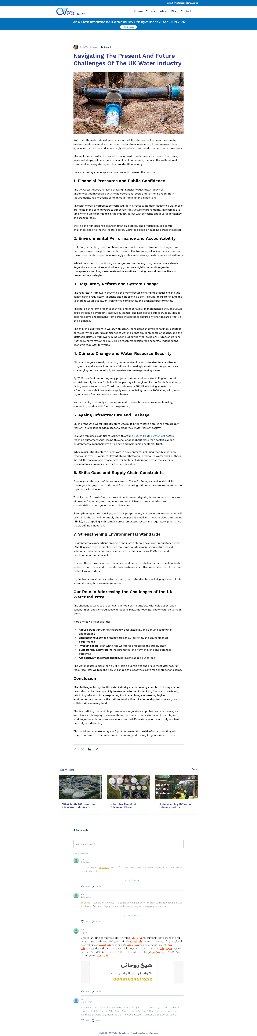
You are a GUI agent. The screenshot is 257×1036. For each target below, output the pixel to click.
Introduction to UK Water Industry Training (117, 21)
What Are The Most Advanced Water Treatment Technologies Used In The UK (126, 806)
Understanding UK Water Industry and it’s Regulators (175, 806)
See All (195, 769)
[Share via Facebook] (74, 749)
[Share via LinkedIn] (89, 749)
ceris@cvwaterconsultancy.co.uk (182, 2)
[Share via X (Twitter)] (82, 749)
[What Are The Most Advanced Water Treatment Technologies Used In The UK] (128, 787)
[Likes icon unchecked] (82, 886)
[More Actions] (182, 860)
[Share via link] (96, 749)
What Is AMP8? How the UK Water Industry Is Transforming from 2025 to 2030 (78, 806)
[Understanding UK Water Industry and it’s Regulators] (176, 787)
